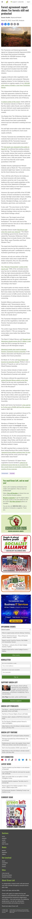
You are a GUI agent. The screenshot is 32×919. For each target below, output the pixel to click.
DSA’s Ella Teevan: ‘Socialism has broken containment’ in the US (13, 791)
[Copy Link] (18, 24)
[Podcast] (6, 760)
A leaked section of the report (10, 102)
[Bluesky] (8, 24)
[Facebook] (5, 24)
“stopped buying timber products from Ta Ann (15, 452)
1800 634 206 (17, 506)
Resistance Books (7, 875)
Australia (12, 473)
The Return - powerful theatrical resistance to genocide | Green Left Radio (15, 710)
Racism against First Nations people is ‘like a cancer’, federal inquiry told (14, 782)
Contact (4, 865)
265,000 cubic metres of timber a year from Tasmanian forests (15, 85)
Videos (4, 854)
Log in (28, 2)
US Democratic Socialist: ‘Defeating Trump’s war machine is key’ (15, 786)
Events (4, 866)
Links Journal (5, 873)
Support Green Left (9, 682)
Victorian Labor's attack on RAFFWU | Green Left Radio (16, 717)
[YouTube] (2, 760)
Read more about (10, 906)
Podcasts (4, 852)
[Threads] (26, 760)
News (3, 836)
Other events (16, 655)
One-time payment (15, 501)
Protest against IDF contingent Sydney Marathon (15, 736)
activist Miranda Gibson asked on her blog (14, 380)
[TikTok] (12, 760)
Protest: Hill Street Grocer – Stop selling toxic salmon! (15, 636)
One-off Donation (12, 493)
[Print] (11, 24)
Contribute (5, 863)
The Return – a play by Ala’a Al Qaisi (12, 645)
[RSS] (30, 760)
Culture (4, 842)
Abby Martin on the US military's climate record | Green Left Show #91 (15, 727)
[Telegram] (19, 760)
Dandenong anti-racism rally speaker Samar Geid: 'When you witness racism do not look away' (16, 744)
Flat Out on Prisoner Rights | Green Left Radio (15, 714)
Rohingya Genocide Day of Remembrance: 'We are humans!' (15, 739)
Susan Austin (5, 17)
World (3, 840)
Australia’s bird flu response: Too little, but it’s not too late (15, 777)
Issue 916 (15, 20)
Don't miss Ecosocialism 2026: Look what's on (15, 748)
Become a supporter (9, 498)
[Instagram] (16, 760)
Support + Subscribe (18, 2)
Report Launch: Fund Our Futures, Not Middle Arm (15, 641)
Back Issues (5, 844)
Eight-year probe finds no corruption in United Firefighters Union (15, 773)
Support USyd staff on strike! (10, 649)
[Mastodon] (2, 24)
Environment (5, 473)
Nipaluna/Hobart (16, 17)
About (3, 861)
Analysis (21, 20)
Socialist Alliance (7, 877)
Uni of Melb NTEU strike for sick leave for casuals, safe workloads (16, 768)
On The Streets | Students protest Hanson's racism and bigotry (14, 722)
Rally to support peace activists (10, 633)
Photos (4, 850)
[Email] (15, 24)
